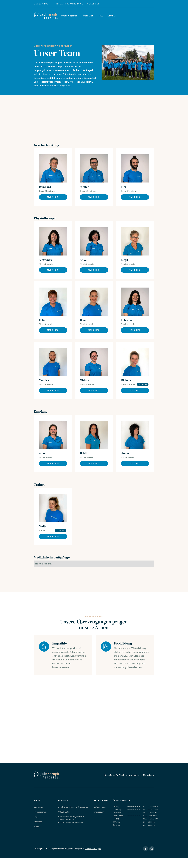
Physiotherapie (40, 812)
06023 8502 (41, 4)
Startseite (38, 807)
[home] (46, 15)
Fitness (37, 817)
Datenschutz (100, 807)
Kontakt (111, 15)
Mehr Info (53, 197)
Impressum (99, 812)
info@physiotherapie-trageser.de (78, 4)
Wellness (38, 821)
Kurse (36, 826)
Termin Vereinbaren (94, 735)
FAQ (101, 15)
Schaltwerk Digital (93, 848)
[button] (70, 16)
